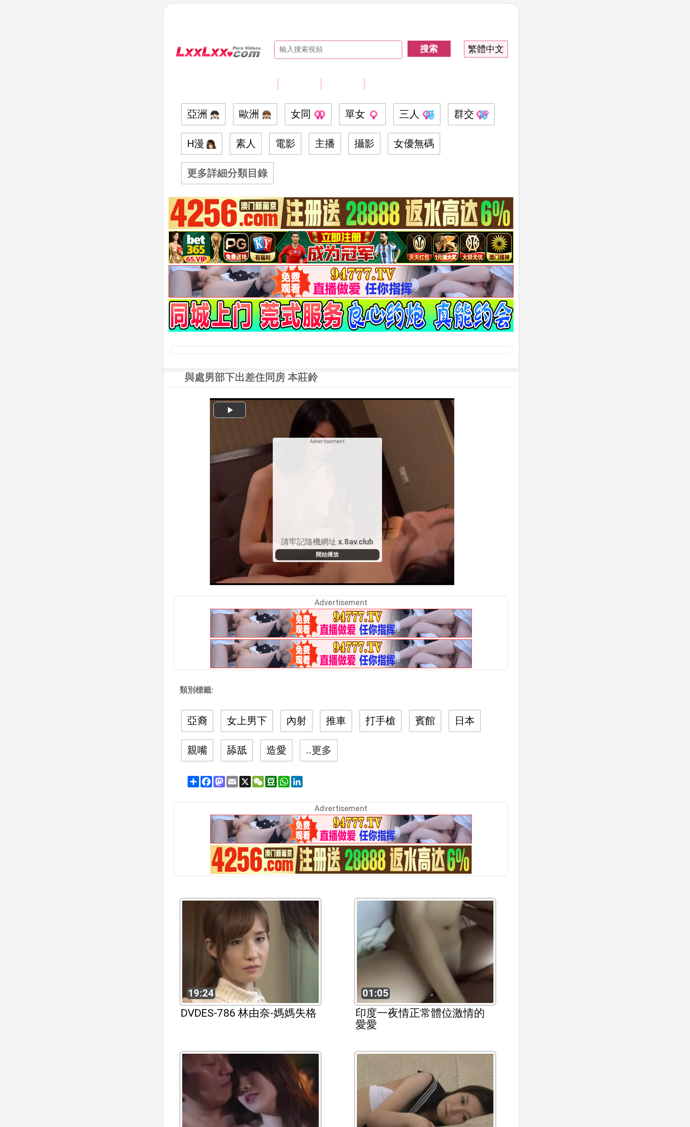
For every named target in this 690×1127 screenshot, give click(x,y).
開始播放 (327, 554)
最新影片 (342, 83)
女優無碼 (414, 144)
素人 (246, 144)
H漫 (197, 144)
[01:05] (425, 951)
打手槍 (380, 721)
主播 (325, 144)
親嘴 (197, 750)
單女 (356, 114)
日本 (465, 721)
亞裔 (197, 721)
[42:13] (425, 1104)
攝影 (364, 144)
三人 (410, 114)
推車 (336, 721)
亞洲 (198, 114)
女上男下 (247, 721)
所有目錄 (299, 83)
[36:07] (250, 1104)
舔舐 (237, 750)
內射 (296, 721)
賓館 (425, 721)
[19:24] (250, 951)
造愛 (276, 750)
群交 (465, 114)
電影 (285, 144)
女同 (302, 114)
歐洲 (250, 114)
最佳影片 (385, 83)
